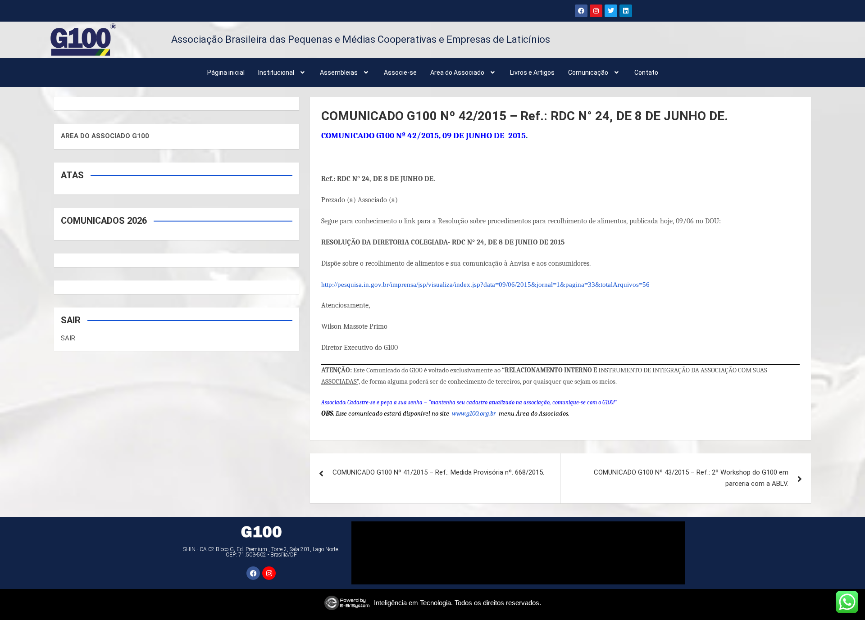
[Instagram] (596, 11)
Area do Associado (457, 72)
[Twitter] (611, 11)
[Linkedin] (625, 11)
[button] (282, 72)
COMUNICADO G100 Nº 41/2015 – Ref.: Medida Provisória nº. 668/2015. (438, 472)
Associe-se (400, 72)
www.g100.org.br (474, 413)
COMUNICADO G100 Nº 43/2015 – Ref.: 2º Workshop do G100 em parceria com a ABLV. (691, 478)
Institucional (276, 72)
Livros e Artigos (532, 72)
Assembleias (339, 72)
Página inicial (226, 72)
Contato (646, 72)
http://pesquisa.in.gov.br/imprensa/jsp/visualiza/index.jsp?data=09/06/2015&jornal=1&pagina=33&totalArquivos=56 (485, 284)
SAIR (68, 338)
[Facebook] (581, 11)
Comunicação (588, 72)
